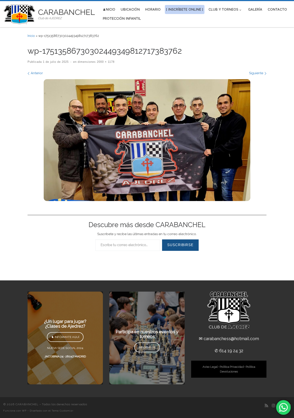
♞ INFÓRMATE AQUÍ (65, 337)
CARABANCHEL (27, 404)
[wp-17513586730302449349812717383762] (147, 140)
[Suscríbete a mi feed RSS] (266, 405)
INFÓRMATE (147, 347)
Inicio (31, 36)
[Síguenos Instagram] (273, 405)
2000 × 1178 (105, 61)
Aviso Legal (210, 366)
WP (24, 410)
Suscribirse (180, 245)
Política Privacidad (232, 366)
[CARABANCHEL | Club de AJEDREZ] (19, 13)
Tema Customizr (62, 410)
